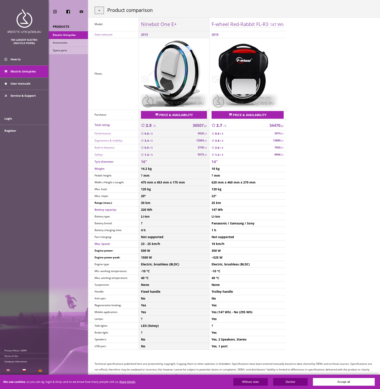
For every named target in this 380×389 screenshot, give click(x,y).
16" (144, 161)
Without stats (250, 381)
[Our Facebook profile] (68, 12)
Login (8, 118)
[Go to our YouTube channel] (81, 12)
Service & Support (23, 96)
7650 (279, 147)
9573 (202, 154)
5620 (202, 133)
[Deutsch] (40, 370)
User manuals (20, 83)
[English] (8, 370)
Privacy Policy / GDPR (15, 350)
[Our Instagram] (55, 12)
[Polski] (24, 370)
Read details (127, 382)
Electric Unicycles (64, 35)
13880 (278, 140)
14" (215, 161)
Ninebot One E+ (159, 24)
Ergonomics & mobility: (109, 140)
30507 (200, 125)
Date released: (104, 34)
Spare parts (60, 50)
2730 (202, 147)
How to (15, 59)
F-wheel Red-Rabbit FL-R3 (248, 24)
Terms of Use (11, 356)
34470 (276, 125)
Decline (290, 381)
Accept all (343, 381)
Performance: (103, 133)
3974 (279, 133)
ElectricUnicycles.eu (24, 21)
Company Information (15, 361)
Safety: (99, 154)
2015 (144, 34)
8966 (279, 154)
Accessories (60, 42)
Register (10, 131)
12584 (201, 140)
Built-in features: (105, 147)
